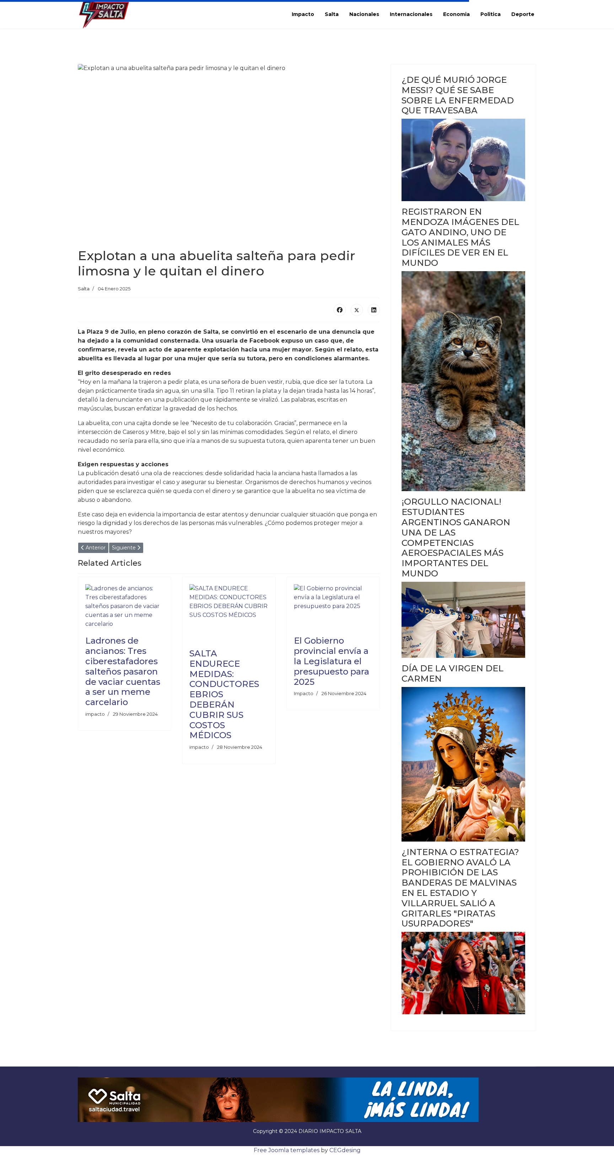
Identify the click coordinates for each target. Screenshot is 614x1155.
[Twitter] (357, 310)
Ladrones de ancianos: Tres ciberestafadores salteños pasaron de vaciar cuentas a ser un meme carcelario (122, 671)
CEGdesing (345, 1150)
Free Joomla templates (286, 1150)
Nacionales (364, 14)
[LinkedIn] (374, 310)
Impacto (303, 14)
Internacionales (411, 14)
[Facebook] (340, 310)
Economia (456, 14)
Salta (332, 14)
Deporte (522, 14)
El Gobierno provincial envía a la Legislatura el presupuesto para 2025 (331, 661)
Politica (490, 14)
